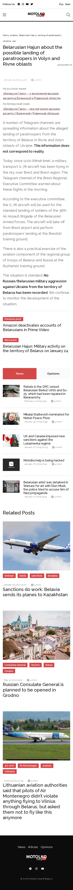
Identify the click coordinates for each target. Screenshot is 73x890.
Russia (48, 665)
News (6, 35)
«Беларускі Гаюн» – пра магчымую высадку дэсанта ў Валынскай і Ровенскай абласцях (31, 111)
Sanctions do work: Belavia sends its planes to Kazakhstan (35, 592)
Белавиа (52, 575)
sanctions (37, 575)
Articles (33, 847)
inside (22, 575)
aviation (14, 35)
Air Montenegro (28, 765)
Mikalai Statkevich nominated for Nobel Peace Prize (46, 416)
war (14, 41)
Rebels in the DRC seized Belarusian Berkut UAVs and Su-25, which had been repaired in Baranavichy (45, 392)
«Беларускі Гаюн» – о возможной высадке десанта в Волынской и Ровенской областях (32, 96)
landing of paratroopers (49, 35)
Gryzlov (35, 665)
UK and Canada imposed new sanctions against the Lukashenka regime (44, 439)
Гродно (9, 671)
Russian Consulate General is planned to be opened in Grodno (33, 690)
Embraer (9, 575)
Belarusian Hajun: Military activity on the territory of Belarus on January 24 (35, 348)
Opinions (53, 373)
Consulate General (15, 665)
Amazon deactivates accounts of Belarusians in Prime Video (32, 327)
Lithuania (10, 771)
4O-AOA (9, 765)
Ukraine (7, 41)
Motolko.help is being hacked (43, 460)
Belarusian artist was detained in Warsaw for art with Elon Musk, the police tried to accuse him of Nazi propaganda (46, 488)
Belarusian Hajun (28, 35)
